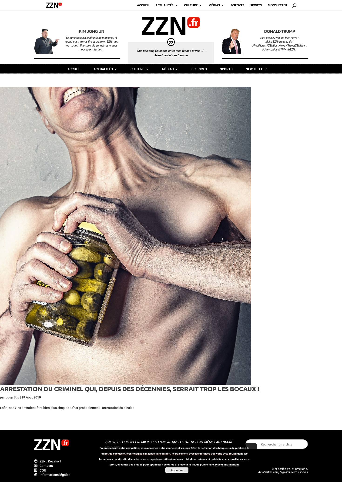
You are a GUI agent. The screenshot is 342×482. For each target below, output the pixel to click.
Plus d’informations (227, 464)
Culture (137, 69)
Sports (226, 69)
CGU (41, 470)
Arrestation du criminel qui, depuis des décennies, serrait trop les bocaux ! (129, 389)
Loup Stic (12, 397)
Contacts (45, 466)
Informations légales (53, 475)
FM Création (298, 469)
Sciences (199, 69)
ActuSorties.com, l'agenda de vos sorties (283, 472)
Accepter (177, 470)
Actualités (103, 69)
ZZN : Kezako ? (49, 461)
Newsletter (256, 69)
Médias (168, 69)
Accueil (73, 69)
